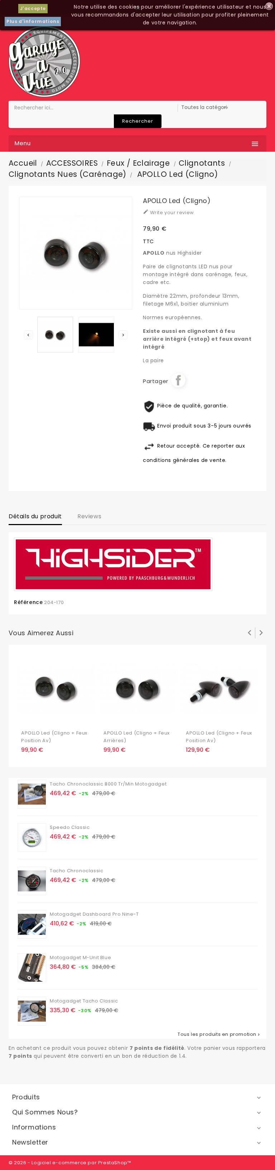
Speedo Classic (70, 827)
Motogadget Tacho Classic (84, 1000)
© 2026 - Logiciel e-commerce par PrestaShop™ (70, 1162)
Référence (28, 602)
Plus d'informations (32, 21)
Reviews (89, 516)
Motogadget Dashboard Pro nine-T (94, 914)
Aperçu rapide (55, 717)
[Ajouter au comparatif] (41, 717)
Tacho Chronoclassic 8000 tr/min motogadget (108, 783)
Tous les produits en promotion (219, 1034)
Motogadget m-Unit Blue (80, 957)
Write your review (168, 212)
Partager (178, 380)
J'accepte (33, 8)
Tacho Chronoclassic (76, 870)
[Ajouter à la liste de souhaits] (27, 717)
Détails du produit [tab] (35, 516)
